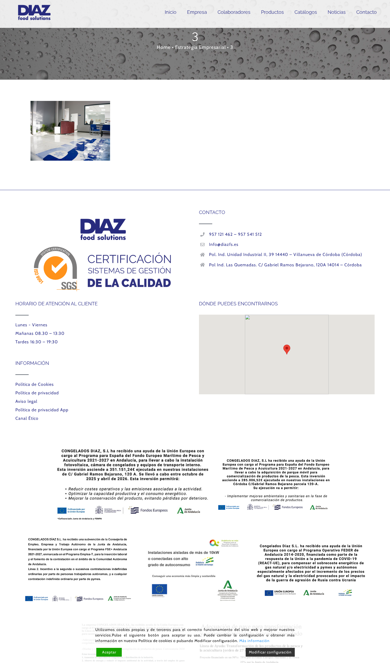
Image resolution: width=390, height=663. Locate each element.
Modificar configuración (270, 652)
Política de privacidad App (41, 409)
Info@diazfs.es (224, 244)
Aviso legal (26, 401)
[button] (286, 349)
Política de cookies (155, 640)
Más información (254, 640)
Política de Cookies (34, 384)
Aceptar (109, 652)
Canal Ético (26, 418)
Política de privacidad (37, 392)
